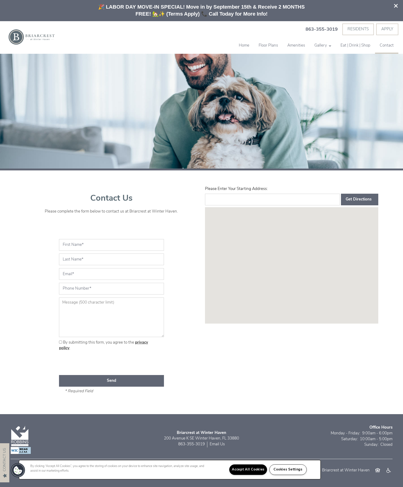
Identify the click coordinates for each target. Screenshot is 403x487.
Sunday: (371, 445)
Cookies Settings (288, 469)
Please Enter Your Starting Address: (236, 189)
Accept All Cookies (248, 469)
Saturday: (349, 439)
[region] (170, 470)
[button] (396, 5)
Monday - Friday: (345, 433)
